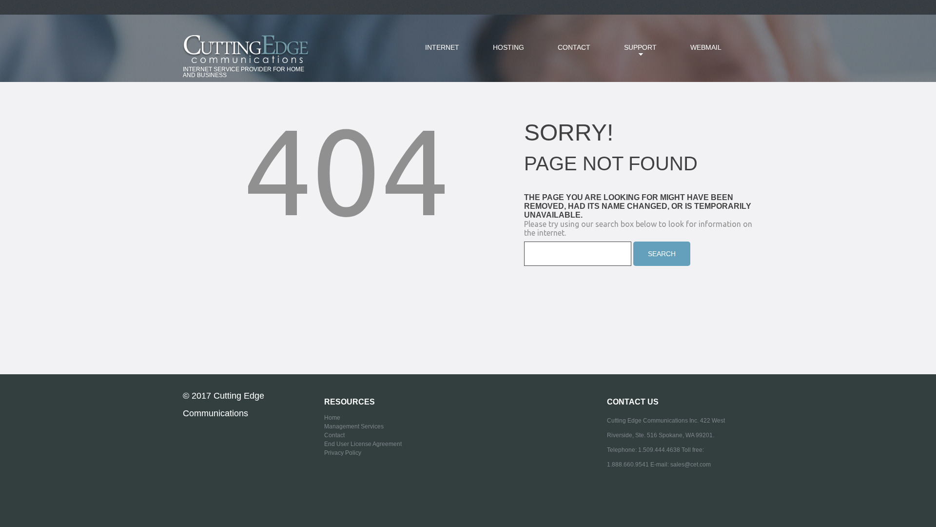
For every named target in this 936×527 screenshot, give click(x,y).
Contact (574, 47)
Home (332, 417)
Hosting (508, 47)
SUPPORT (633, 53)
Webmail (706, 47)
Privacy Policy (342, 452)
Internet (442, 47)
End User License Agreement (363, 444)
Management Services (354, 426)
